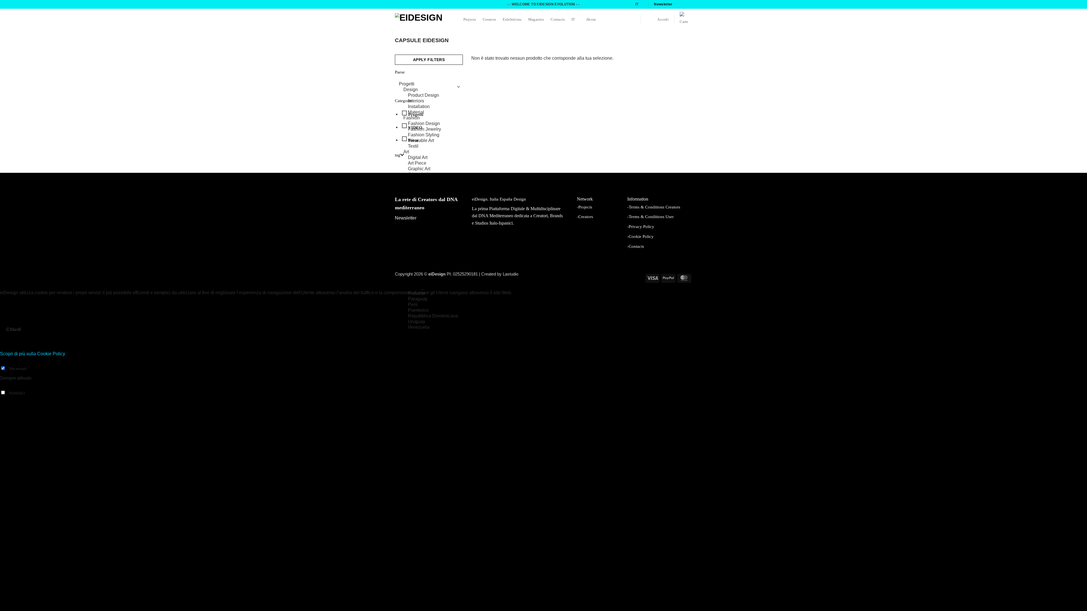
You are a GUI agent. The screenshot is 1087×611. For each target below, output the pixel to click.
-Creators (585, 216)
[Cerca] (648, 19)
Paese (413, 140)
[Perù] (427, 304)
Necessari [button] (10, 360)
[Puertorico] (427, 310)
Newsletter (405, 217)
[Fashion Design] (427, 123)
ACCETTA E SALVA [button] (20, 402)
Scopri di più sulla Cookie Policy (32, 353)
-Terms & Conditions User (650, 216)
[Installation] (427, 106)
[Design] (427, 89)
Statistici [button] (8, 385)
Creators (489, 19)
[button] (663, 19)
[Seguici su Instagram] (684, 4)
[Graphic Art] (427, 169)
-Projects (584, 207)
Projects (469, 19)
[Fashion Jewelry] (427, 129)
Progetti (415, 114)
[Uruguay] (427, 321)
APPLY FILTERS (429, 59)
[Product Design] (427, 95)
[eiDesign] (423, 19)
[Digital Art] (427, 157)
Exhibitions (512, 19)
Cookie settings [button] (17, 299)
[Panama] (427, 293)
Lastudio (510, 274)
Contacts (558, 19)
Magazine (536, 19)
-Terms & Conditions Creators (653, 207)
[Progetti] (427, 84)
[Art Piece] (427, 163)
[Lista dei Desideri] (633, 19)
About (591, 19)
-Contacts (635, 246)
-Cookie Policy (640, 236)
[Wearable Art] (427, 140)
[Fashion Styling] (427, 135)
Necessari (18, 368)
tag (397, 155)
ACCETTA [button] (46, 299)
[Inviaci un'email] (689, 4)
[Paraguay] (427, 299)
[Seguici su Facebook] (678, 4)
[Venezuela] (427, 327)
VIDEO (415, 127)
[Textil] (427, 146)
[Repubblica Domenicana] (427, 316)
